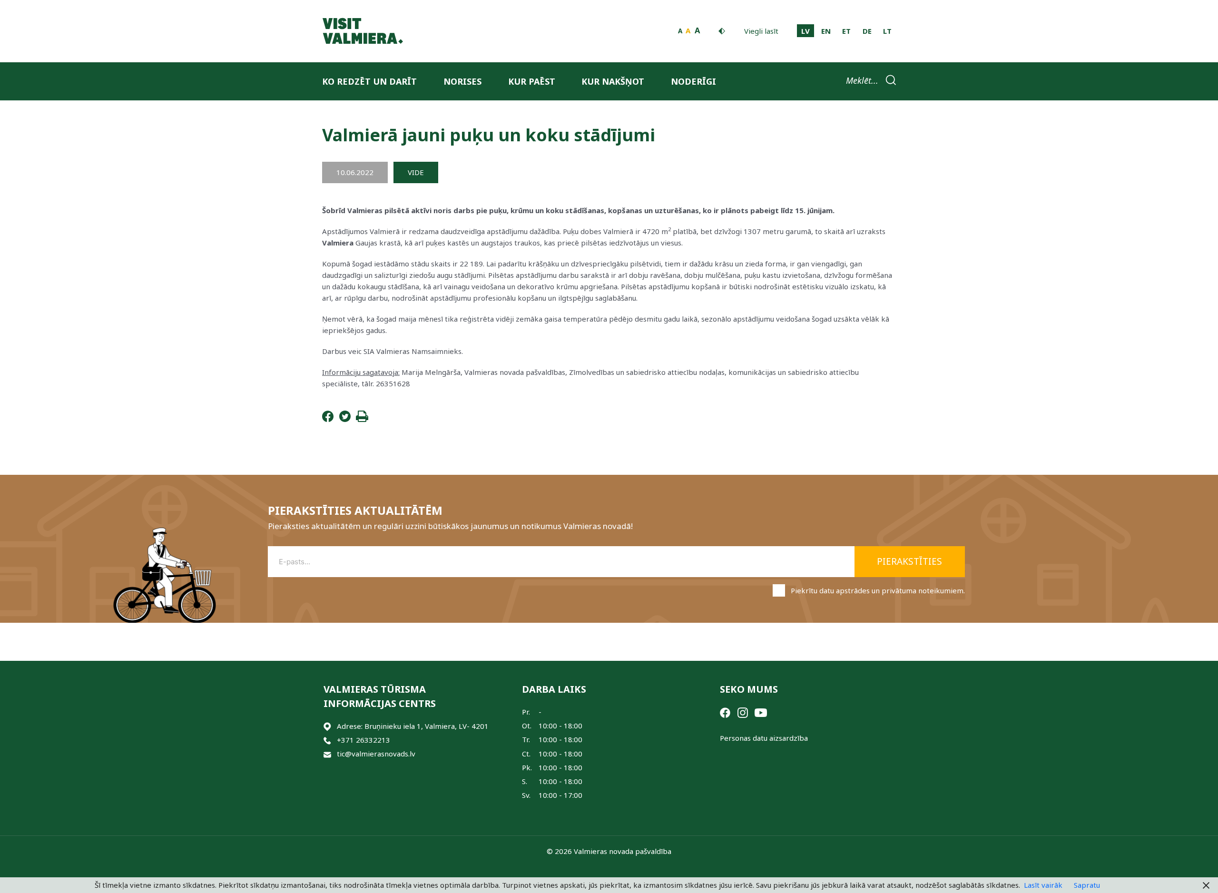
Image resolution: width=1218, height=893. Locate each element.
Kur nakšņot (612, 81)
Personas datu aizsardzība (764, 738)
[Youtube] (761, 711)
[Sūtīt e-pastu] (327, 754)
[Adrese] (327, 726)
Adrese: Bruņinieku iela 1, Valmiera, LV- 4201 (413, 726)
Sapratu (1087, 885)
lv (805, 31)
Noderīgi (693, 81)
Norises (462, 81)
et (846, 31)
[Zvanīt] (327, 740)
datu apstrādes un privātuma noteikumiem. (892, 590)
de (867, 31)
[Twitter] (345, 419)
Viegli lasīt (761, 31)
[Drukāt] (362, 419)
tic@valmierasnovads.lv (376, 753)
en (826, 31)
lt (887, 31)
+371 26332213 (363, 740)
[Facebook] (328, 419)
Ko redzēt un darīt (369, 81)
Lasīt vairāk (1043, 885)
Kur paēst (531, 81)
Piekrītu (878, 590)
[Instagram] (742, 711)
